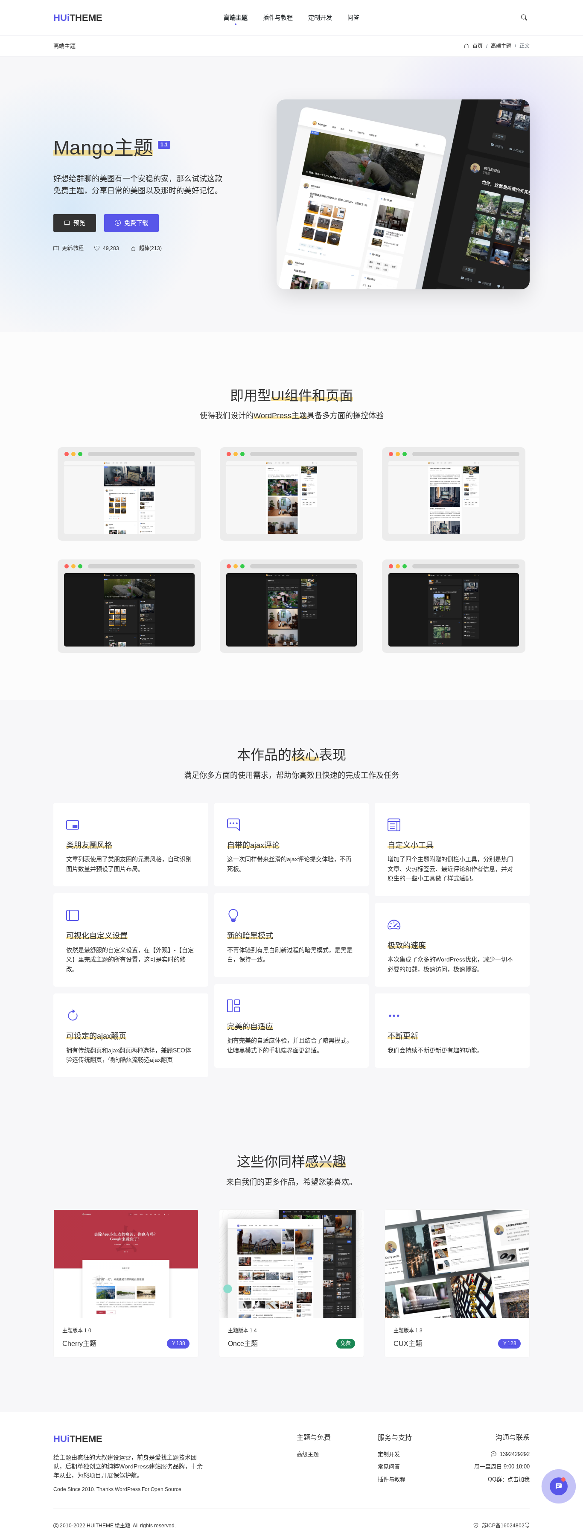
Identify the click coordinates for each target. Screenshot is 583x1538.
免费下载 (136, 222)
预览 (79, 222)
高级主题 (308, 1454)
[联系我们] (559, 1486)
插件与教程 (278, 17)
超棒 (150, 248)
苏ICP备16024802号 (506, 1526)
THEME (77, 18)
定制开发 (320, 17)
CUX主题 (408, 1343)
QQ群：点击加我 (509, 1479)
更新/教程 (73, 248)
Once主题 (243, 1343)
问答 (353, 17)
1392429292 (515, 1454)
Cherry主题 (79, 1343)
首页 (477, 46)
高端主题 (236, 17)
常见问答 (389, 1466)
